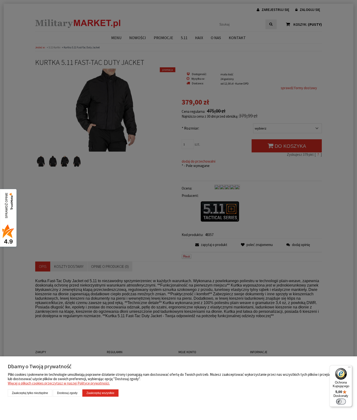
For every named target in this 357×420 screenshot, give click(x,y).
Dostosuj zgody (67, 393)
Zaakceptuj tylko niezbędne (30, 393)
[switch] (341, 401)
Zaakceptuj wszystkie (100, 393)
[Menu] (349, 368)
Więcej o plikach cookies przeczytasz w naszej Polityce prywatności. (59, 383)
